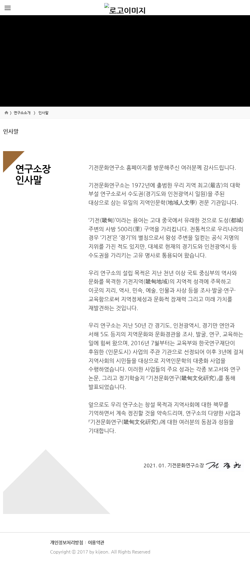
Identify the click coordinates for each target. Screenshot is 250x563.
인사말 (43, 113)
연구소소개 (22, 113)
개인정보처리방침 (66, 542)
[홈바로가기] (125, 7)
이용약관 (96, 542)
